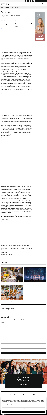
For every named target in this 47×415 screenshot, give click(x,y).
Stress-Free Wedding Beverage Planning (11, 301)
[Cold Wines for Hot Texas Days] (12, 274)
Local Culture (7, 7)
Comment (3, 322)
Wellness (35, 394)
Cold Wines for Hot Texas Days (11, 283)
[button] (42, 4)
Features (12, 394)
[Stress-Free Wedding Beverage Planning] (12, 292)
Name (2, 337)
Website (2, 347)
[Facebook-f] (28, 1)
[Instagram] (25, 1)
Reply (1, 314)
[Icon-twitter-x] (33, 1)
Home (2, 7)
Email (2, 342)
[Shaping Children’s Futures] (35, 274)
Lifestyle (30, 394)
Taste (13, 7)
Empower (17, 394)
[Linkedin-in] (30, 1)
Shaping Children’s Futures (35, 283)
